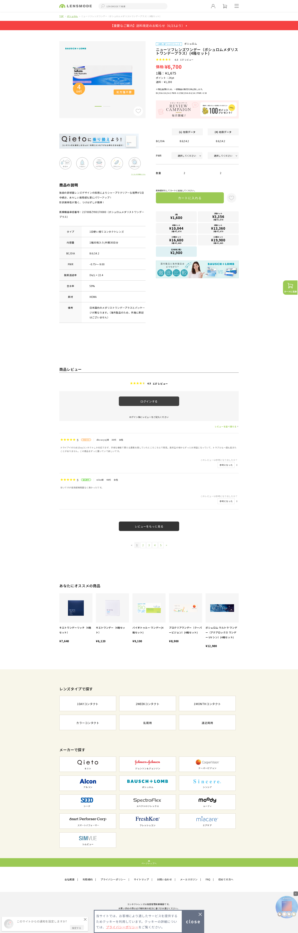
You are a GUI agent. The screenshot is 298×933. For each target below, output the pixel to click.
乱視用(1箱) (176, 251)
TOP (61, 16)
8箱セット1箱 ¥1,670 (218, 228)
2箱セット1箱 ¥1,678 (218, 216)
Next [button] (148, 74)
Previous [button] (56, 74)
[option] (102, 75)
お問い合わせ (164, 879)
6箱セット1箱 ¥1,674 (176, 228)
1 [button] (98, 107)
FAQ (208, 879)
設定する (76, 928)
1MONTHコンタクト (207, 704)
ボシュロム (72, 16)
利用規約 (88, 879)
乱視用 (147, 723)
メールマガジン (189, 879)
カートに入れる (190, 198)
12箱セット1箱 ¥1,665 (218, 240)
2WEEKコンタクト (148, 704)
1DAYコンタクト (87, 704)
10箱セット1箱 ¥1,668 (176, 240)
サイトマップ (141, 879)
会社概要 (69, 879)
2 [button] (106, 107)
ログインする (149, 401)
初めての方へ (226, 879)
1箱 (176, 216)
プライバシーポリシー (113, 879)
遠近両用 (207, 723)
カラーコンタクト (87, 723)
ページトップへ (149, 863)
